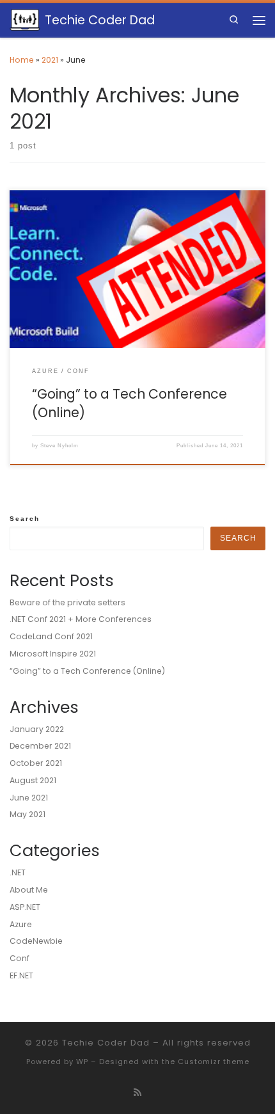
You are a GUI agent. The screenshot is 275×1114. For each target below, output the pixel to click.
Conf (19, 958)
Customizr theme (213, 1061)
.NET (18, 872)
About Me (29, 889)
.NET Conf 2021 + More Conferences (81, 619)
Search (25, 518)
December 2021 (40, 745)
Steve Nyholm (59, 446)
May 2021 (27, 814)
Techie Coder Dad (106, 1043)
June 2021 (29, 797)
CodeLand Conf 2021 (51, 636)
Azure (21, 924)
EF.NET (21, 975)
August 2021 (33, 780)
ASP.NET (25, 907)
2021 (50, 59)
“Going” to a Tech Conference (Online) (129, 403)
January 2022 (37, 729)
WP (82, 1061)
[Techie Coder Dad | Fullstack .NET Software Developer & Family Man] (25, 19)
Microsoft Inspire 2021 (53, 653)
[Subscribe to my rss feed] (137, 1093)
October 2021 (36, 763)
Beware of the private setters (67, 602)
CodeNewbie (36, 940)
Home (22, 59)
